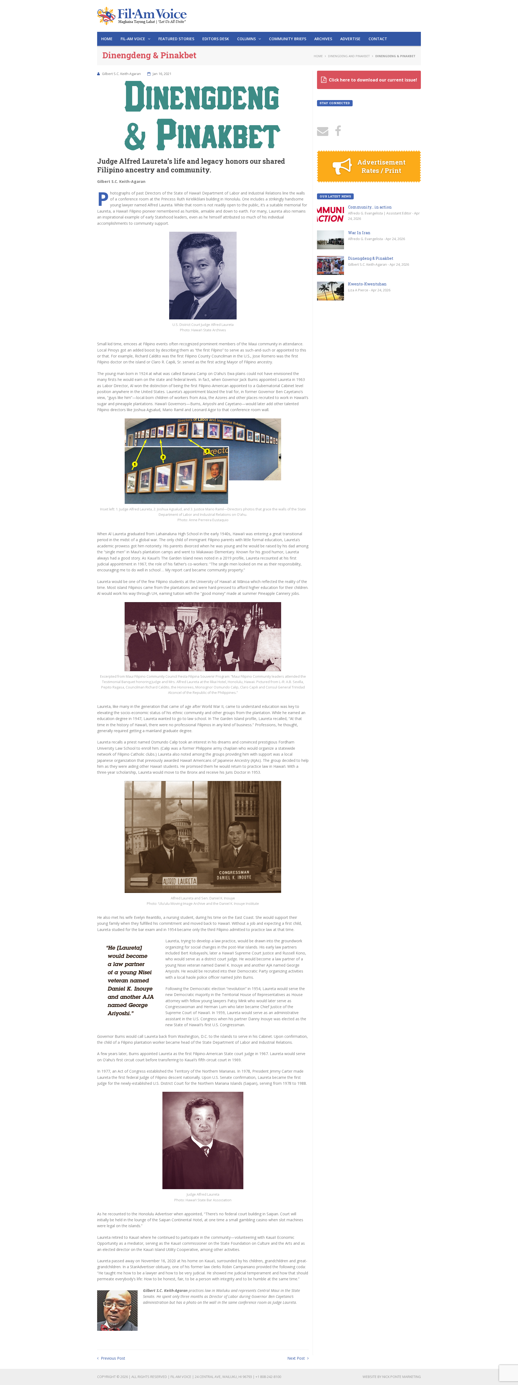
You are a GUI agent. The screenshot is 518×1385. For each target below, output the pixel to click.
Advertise (350, 38)
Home (107, 38)
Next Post (296, 1358)
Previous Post (112, 1358)
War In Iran (359, 232)
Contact (378, 38)
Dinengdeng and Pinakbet (349, 56)
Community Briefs (287, 38)
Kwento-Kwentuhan (367, 283)
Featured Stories (176, 38)
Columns (247, 38)
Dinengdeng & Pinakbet (370, 258)
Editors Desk (215, 38)
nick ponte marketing (401, 1376)
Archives (323, 38)
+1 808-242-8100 (268, 1376)
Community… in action (370, 207)
